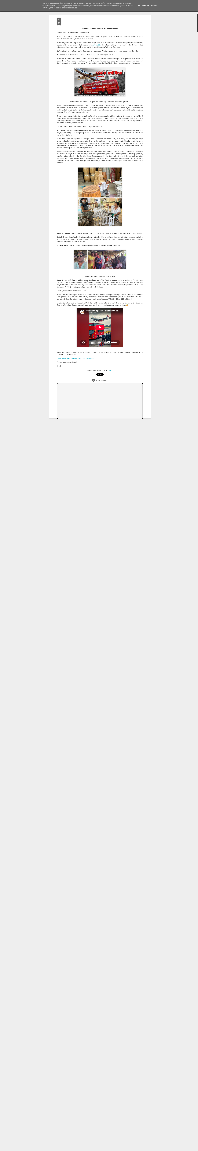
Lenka (110, 370)
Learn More (143, 5)
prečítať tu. (97, 45)
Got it (154, 5)
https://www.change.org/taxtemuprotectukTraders (76, 358)
